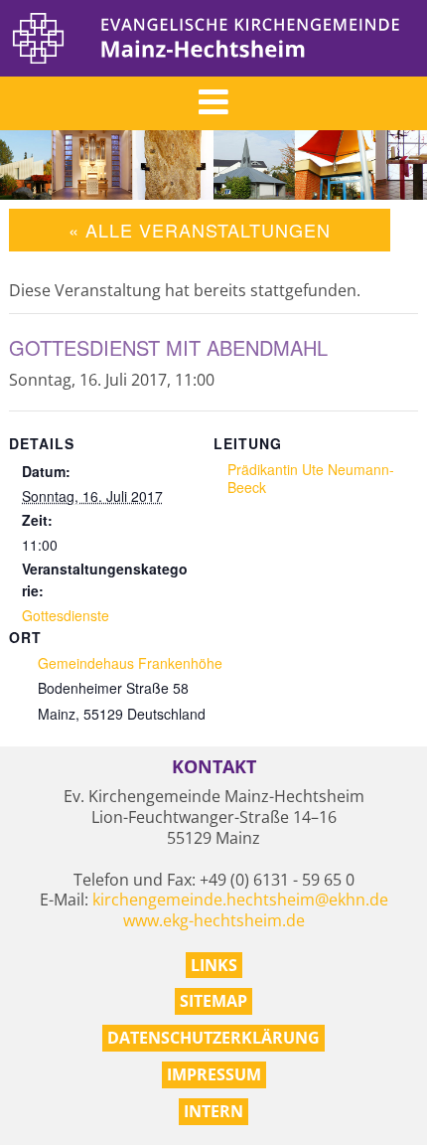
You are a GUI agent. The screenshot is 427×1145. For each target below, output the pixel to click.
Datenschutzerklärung (213, 1038)
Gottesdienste (65, 615)
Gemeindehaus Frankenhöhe (130, 663)
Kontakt (214, 766)
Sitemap (213, 1001)
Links (214, 965)
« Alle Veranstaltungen (200, 230)
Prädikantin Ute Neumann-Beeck (310, 478)
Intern (213, 1111)
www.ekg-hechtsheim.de (214, 920)
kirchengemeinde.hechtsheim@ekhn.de (240, 899)
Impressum (214, 1074)
